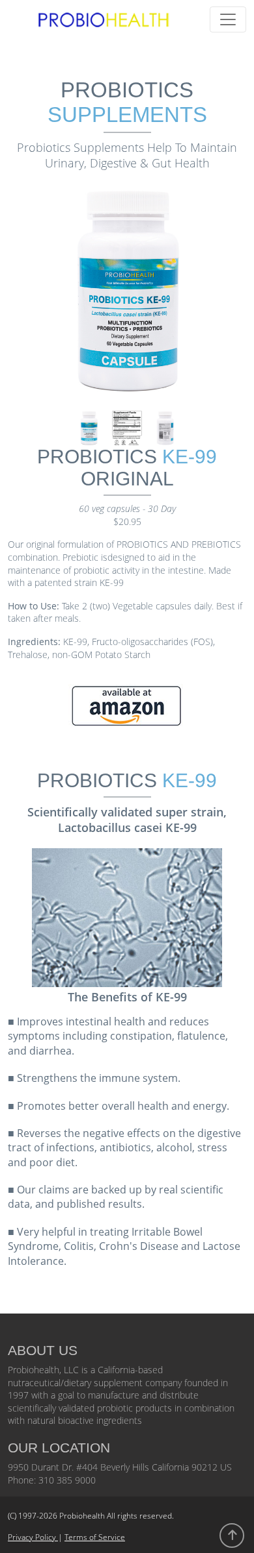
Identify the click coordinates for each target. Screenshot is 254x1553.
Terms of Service (94, 1537)
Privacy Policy (33, 1537)
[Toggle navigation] (228, 19)
